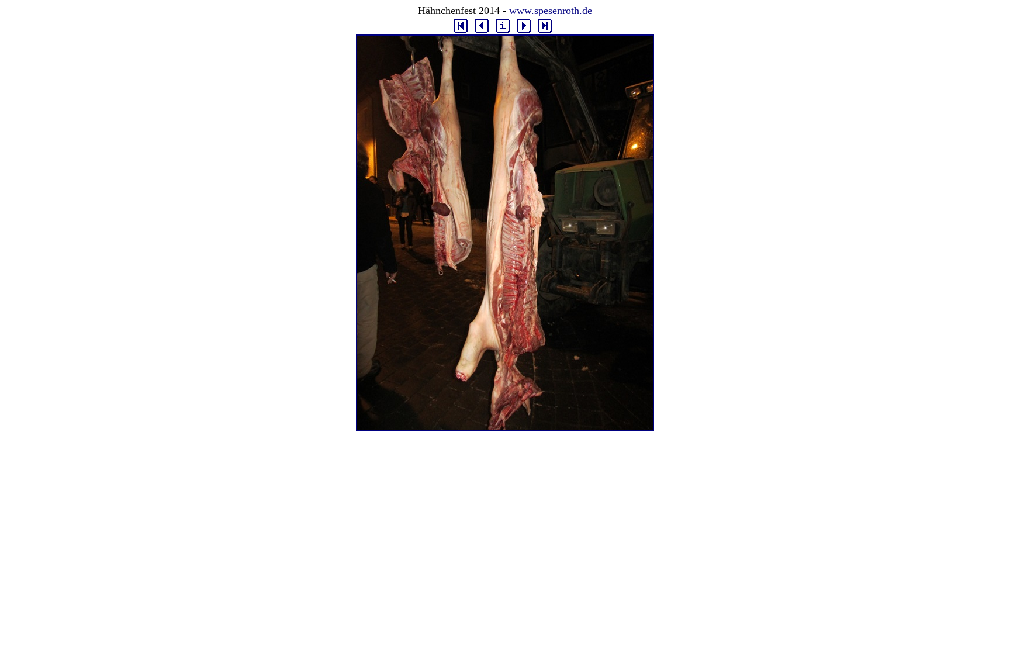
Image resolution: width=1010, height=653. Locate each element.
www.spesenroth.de (550, 10)
